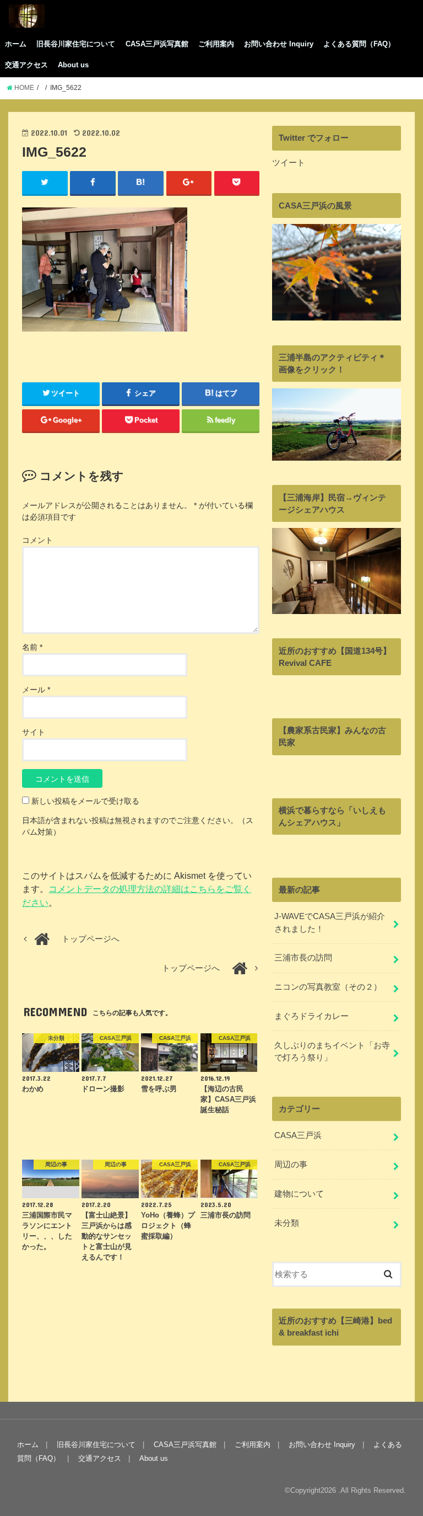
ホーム (15, 44)
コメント (37, 540)
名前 (32, 647)
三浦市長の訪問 (303, 957)
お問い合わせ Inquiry (278, 44)
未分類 (286, 1223)
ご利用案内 (216, 44)
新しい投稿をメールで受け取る (85, 801)
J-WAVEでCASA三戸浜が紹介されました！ (329, 922)
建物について (299, 1193)
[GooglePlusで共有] (189, 182)
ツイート (288, 162)
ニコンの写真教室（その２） (328, 987)
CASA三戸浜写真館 (157, 44)
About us (73, 65)
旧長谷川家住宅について (75, 44)
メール (36, 689)
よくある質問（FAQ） (359, 44)
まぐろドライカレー (311, 1016)
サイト (33, 732)
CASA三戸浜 (298, 1135)
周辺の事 (290, 1164)
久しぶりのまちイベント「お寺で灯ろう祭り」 (332, 1051)
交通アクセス (26, 65)
